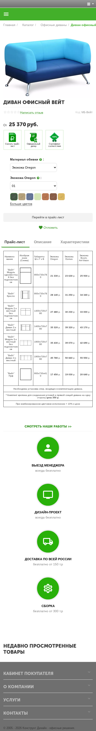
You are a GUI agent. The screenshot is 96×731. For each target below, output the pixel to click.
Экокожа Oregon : (26, 178)
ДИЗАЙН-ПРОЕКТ (48, 512)
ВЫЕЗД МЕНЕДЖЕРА (48, 465)
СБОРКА (48, 606)
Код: (78, 112)
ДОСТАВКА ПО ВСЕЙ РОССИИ (48, 559)
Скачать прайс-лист (12, 145)
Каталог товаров (6, 14)
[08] (61, 196)
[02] (21, 196)
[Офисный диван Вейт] (48, 64)
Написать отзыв (31, 112)
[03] (29, 196)
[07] (53, 196)
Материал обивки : (27, 159)
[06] (45, 196)
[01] (14, 196)
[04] (37, 196)
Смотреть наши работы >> (48, 426)
